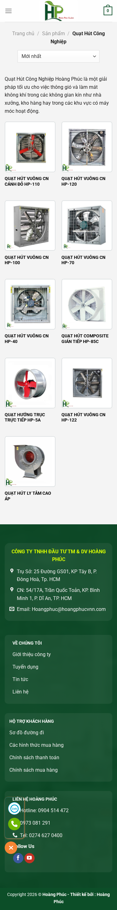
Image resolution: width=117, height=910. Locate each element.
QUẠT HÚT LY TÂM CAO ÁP (28, 496)
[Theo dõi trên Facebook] (18, 858)
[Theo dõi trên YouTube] (29, 858)
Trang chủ (23, 33)
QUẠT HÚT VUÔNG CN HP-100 (27, 260)
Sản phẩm (53, 33)
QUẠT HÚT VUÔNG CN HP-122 (83, 417)
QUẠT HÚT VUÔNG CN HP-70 (83, 260)
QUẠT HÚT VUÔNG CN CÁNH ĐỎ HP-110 (27, 181)
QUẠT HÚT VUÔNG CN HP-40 (27, 338)
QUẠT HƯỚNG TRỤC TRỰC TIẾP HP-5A (25, 417)
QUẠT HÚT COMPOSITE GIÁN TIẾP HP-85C (85, 338)
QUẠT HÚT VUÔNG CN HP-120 (83, 181)
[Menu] (8, 10)
